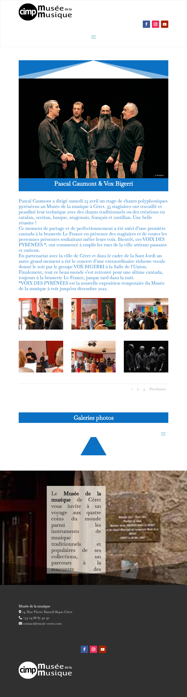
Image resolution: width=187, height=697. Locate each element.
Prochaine (157, 389)
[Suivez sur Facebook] (146, 24)
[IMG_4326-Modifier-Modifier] (146, 372)
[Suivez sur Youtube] (164, 24)
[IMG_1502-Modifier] (93, 329)
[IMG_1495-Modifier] (93, 372)
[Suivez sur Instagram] (155, 24)
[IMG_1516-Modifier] (41, 372)
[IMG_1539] (146, 329)
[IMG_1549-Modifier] (41, 329)
